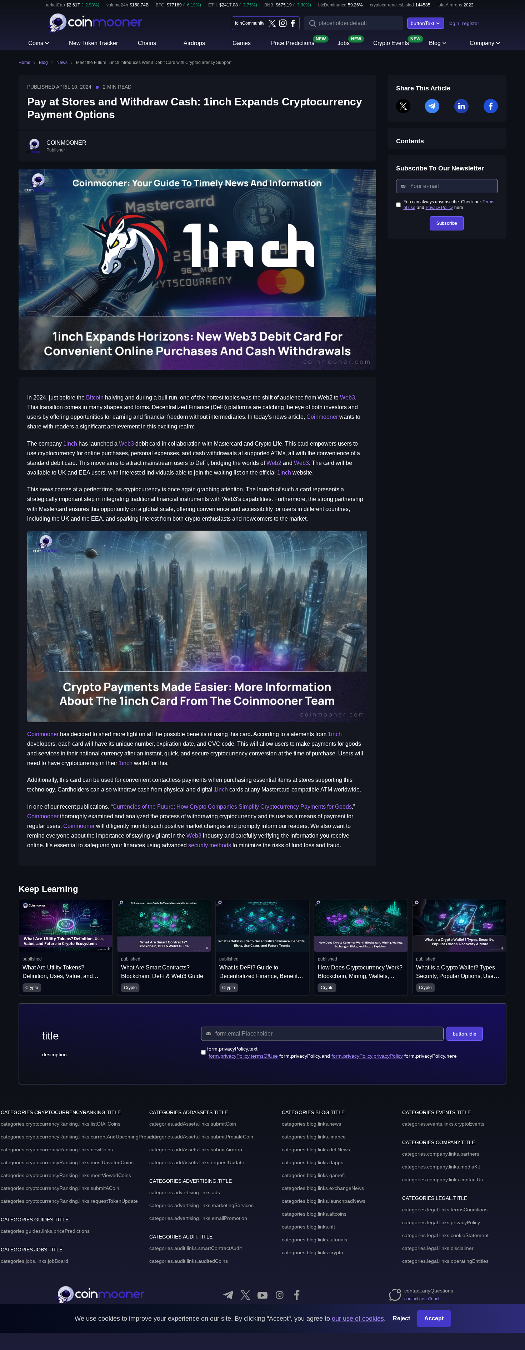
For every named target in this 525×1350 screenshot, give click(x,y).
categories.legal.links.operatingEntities (445, 1261)
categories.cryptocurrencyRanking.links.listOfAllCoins (60, 1124)
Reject (401, 1318)
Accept (434, 1318)
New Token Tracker (93, 43)
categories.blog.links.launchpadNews (323, 1201)
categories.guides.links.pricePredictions (45, 1231)
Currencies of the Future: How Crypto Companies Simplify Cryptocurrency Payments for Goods (232, 807)
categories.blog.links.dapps (312, 1162)
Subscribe (446, 223)
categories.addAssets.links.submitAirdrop (195, 1149)
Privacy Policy (439, 207)
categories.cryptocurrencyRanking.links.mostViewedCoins (66, 1175)
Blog (435, 43)
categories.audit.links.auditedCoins (188, 1261)
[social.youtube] (263, 1295)
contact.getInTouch (422, 1298)
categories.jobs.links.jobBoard (34, 1261)
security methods (209, 845)
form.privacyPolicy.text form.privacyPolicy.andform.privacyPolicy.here (332, 1052)
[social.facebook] (297, 1295)
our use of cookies (358, 1318)
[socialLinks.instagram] (282, 23)
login (454, 23)
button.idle (464, 1034)
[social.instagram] (280, 1295)
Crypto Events (391, 42)
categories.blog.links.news (311, 1124)
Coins (35, 43)
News (62, 62)
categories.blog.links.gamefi (313, 1175)
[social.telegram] (228, 1295)
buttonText (422, 23)
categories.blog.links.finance (314, 1137)
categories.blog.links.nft (308, 1227)
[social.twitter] (245, 1295)
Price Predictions (292, 42)
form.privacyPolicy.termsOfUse (243, 1056)
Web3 (347, 397)
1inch (70, 444)
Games (241, 43)
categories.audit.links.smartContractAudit (195, 1248)
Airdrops (194, 43)
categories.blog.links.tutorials (314, 1239)
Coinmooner (322, 417)
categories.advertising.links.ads (184, 1192)
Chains (147, 43)
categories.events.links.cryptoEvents (443, 1124)
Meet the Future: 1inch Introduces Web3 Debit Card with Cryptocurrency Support (153, 62)
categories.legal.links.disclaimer (438, 1248)
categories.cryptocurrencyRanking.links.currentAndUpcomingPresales (79, 1137)
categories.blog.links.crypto (312, 1252)
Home (24, 62)
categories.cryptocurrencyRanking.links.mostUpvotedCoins (67, 1162)
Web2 (273, 463)
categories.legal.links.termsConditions (445, 1209)
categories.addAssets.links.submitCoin (192, 1124)
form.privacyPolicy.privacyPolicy (367, 1056)
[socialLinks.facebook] (292, 23)
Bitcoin (95, 397)
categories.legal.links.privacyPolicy (441, 1222)
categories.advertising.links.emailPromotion (198, 1218)
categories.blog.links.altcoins (314, 1214)
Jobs (344, 42)
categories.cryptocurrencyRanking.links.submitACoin (60, 1188)
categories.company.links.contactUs (442, 1179)
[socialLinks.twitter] (272, 23)
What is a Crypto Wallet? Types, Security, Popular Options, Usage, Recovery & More (384, 976)
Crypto (55, 987)
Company (482, 43)
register (470, 23)
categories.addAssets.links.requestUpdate (196, 1162)
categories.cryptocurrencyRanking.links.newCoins (57, 1149)
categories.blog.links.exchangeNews (323, 1188)
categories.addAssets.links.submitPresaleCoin (201, 1137)
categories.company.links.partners (440, 1154)
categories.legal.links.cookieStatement (445, 1235)
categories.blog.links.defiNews (316, 1149)
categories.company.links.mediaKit (441, 1167)
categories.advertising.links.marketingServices (201, 1205)
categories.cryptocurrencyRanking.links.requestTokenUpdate (69, 1201)
